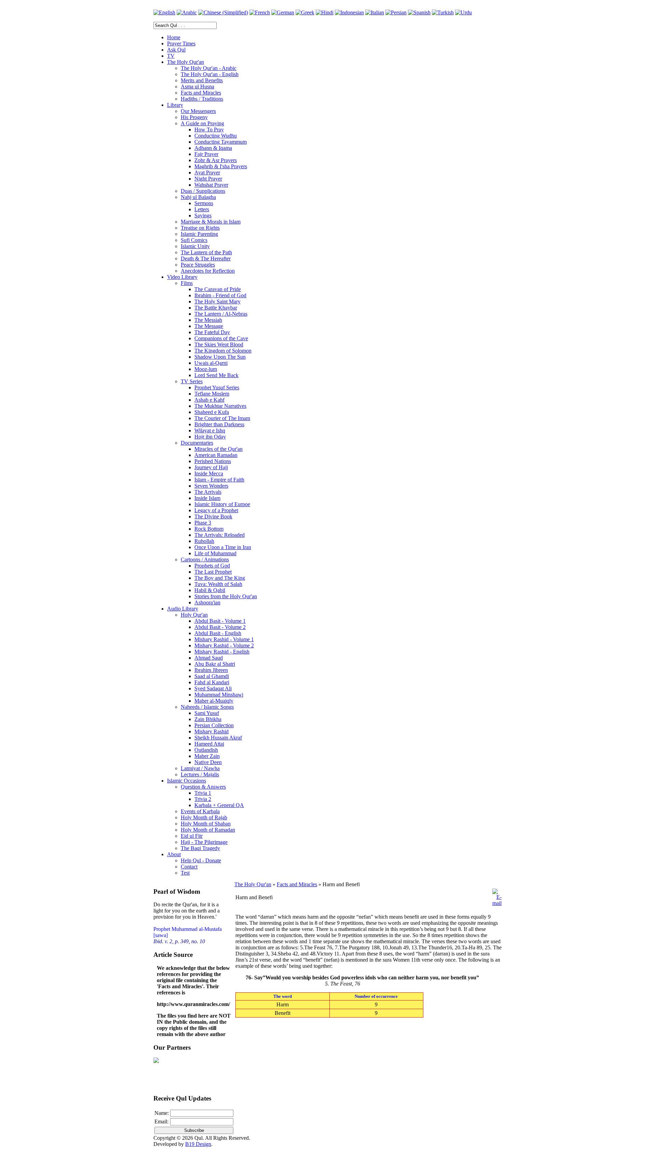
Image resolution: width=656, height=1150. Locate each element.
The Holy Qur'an (252, 884)
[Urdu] (463, 12)
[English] (164, 12)
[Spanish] (419, 12)
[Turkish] (443, 12)
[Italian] (374, 12)
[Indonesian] (349, 12)
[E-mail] (497, 903)
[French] (259, 12)
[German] (282, 12)
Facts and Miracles (297, 884)
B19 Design (198, 1144)
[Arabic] (187, 12)
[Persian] (396, 12)
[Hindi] (324, 12)
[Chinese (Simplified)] (223, 12)
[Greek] (305, 12)
